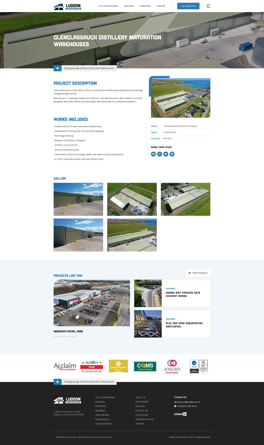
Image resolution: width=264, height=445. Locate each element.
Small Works (102, 415)
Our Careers (142, 401)
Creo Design (70, 437)
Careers (161, 6)
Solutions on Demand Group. (100, 437)
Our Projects (102, 419)
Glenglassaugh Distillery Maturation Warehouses (89, 68)
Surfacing (145, 6)
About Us (140, 397)
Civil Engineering (108, 6)
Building (129, 6)
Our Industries (103, 423)
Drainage (100, 410)
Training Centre (188, 6)
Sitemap (139, 423)
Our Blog (140, 406)
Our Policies (142, 415)
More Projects (199, 273)
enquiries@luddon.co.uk (188, 402)
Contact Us (141, 410)
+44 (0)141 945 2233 (186, 406)
